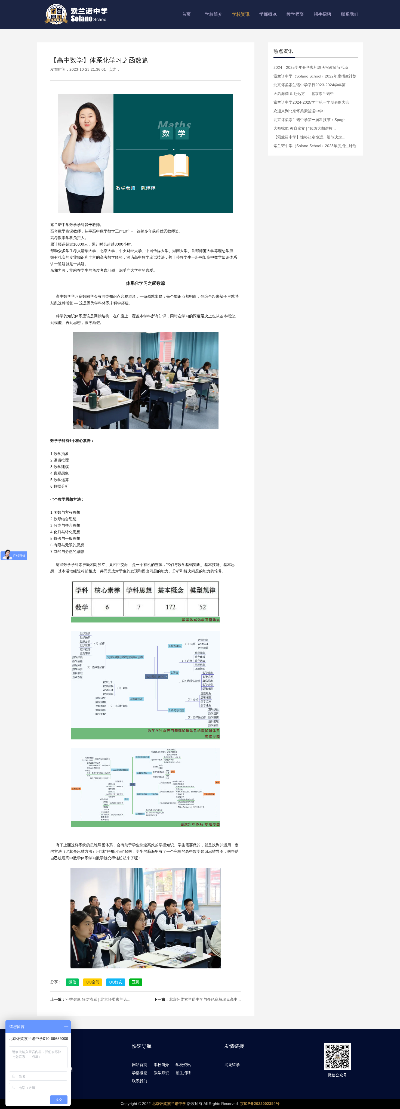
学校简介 (213, 14)
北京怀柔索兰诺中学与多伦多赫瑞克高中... (205, 999)
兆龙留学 (232, 1064)
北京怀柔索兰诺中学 (169, 1103)
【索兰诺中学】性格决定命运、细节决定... (309, 137)
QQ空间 (92, 982)
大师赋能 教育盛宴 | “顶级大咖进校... (304, 128)
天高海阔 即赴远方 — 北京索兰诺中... (305, 93)
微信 (72, 982)
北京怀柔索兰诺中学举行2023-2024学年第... (311, 85)
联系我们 (349, 14)
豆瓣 (136, 982)
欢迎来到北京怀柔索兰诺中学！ (300, 111)
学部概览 (268, 14)
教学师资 (295, 14)
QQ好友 (115, 982)
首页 (186, 14)
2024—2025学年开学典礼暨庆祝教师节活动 (310, 67)
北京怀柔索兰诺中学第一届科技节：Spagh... (311, 119)
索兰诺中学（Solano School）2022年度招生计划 (314, 76)
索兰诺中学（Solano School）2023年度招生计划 (314, 146)
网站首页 (139, 1064)
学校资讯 (241, 14)
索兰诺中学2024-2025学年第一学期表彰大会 (311, 102)
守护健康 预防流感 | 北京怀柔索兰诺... (98, 999)
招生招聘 (322, 14)
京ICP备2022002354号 (259, 1103)
